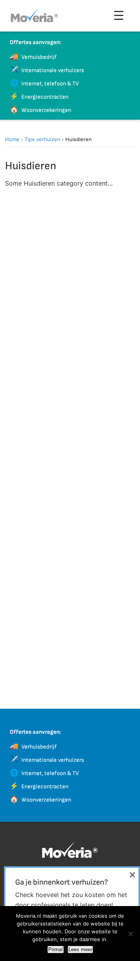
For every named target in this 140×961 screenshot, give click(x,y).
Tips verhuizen (42, 139)
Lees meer (80, 949)
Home (12, 139)
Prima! (55, 949)
